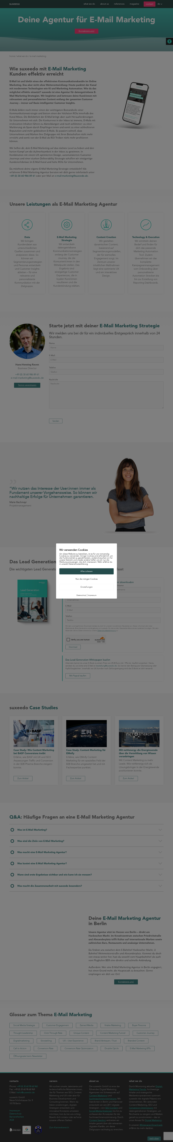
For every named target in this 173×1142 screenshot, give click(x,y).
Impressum (92, 595)
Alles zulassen (86, 571)
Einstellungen (87, 587)
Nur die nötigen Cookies (87, 579)
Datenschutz (81, 595)
